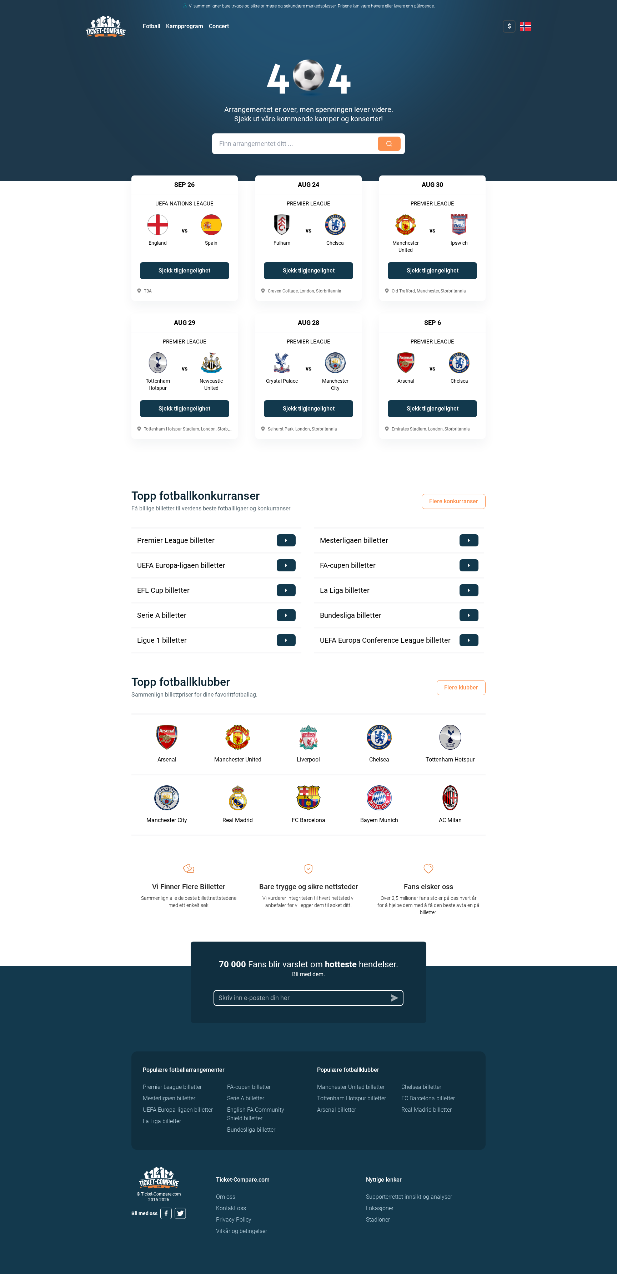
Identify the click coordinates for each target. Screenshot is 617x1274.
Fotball (151, 26)
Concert (219, 26)
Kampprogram (184, 26)
